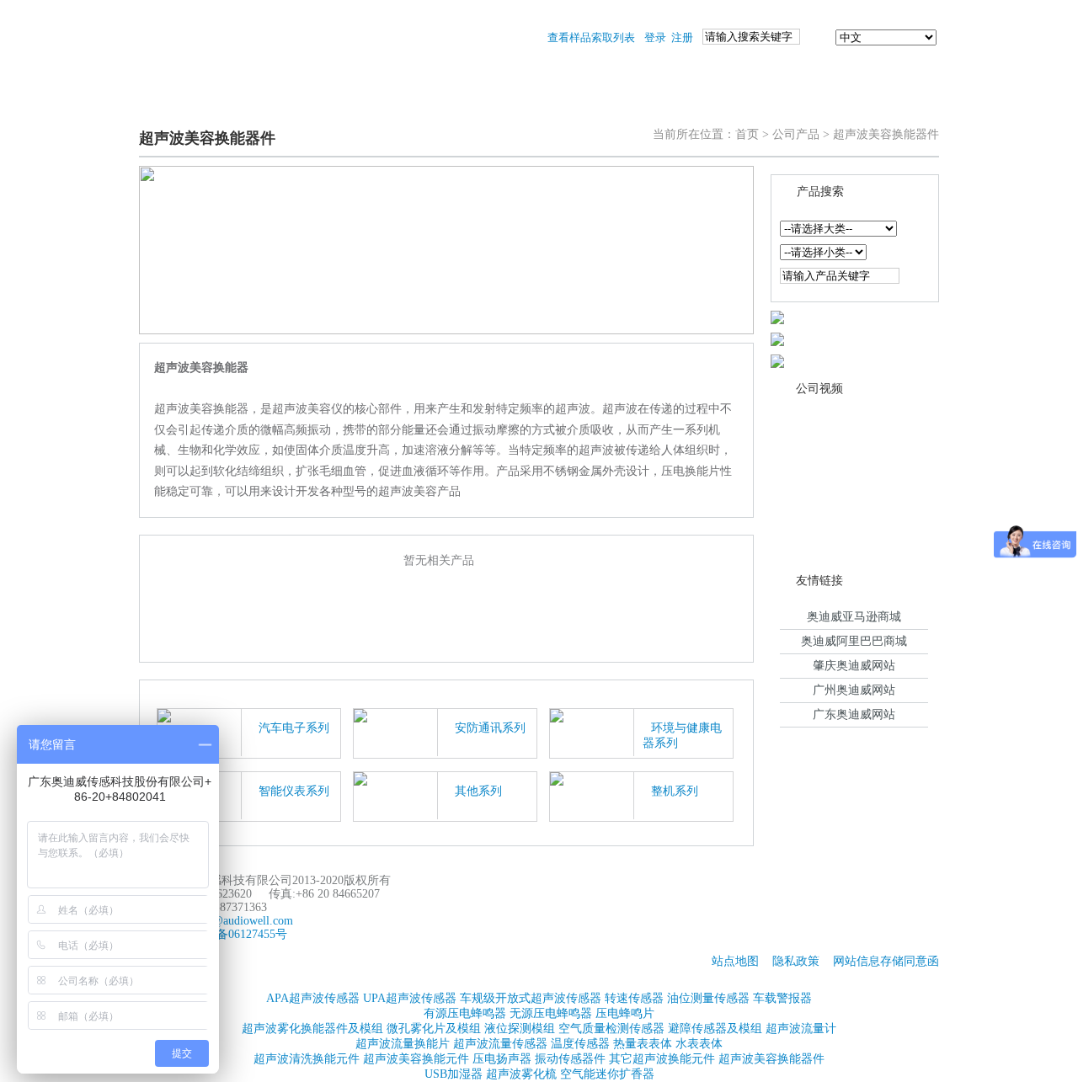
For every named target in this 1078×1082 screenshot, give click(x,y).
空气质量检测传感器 (611, 1028)
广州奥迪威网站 (854, 690)
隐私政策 (795, 961)
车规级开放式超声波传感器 (530, 998)
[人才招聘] (688, 102)
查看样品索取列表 (591, 37)
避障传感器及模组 (715, 1028)
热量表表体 (642, 1043)
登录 (655, 37)
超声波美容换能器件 (771, 1059)
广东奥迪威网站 (854, 714)
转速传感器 (634, 998)
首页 (747, 134)
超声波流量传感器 (500, 1043)
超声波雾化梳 (521, 1074)
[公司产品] (280, 102)
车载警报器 (782, 998)
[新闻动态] (385, 102)
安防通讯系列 (490, 728)
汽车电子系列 (294, 728)
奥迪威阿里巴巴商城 (854, 641)
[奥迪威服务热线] (777, 360)
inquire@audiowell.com (236, 920)
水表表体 (699, 1043)
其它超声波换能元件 (662, 1059)
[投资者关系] (790, 102)
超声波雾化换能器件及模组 (312, 1028)
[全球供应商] (777, 316)
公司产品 (795, 134)
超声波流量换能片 (402, 1043)
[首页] (182, 102)
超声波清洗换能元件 (306, 1059)
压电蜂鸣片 (624, 1013)
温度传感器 (580, 1043)
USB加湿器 (453, 1074)
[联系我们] (889, 102)
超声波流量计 (801, 1028)
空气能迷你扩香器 (607, 1074)
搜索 (817, 37)
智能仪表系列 (294, 791)
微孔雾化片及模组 (434, 1028)
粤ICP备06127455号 (236, 934)
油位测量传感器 (708, 998)
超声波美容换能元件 (416, 1059)
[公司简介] (486, 102)
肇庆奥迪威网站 (854, 665)
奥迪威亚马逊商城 (854, 616)
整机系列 (674, 791)
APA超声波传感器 (313, 998)
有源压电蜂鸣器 (465, 1013)
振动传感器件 (570, 1059)
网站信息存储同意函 (886, 961)
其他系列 (478, 791)
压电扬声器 (501, 1059)
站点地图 (735, 961)
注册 (682, 37)
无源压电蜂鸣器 (551, 1013)
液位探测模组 (519, 1028)
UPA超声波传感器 (409, 998)
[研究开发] (587, 102)
